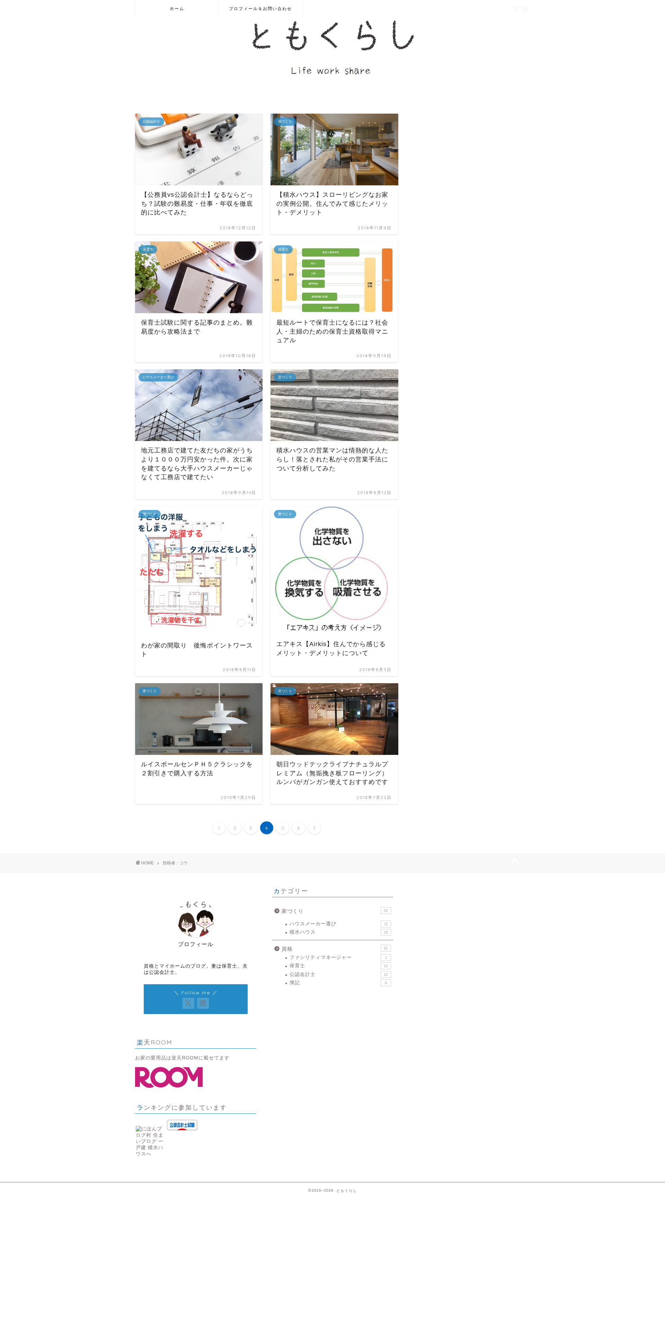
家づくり (335, 911)
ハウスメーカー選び (339, 923)
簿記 (338, 982)
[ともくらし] (332, 79)
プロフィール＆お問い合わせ (260, 8)
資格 (335, 949)
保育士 (339, 965)
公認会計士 (339, 974)
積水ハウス (339, 932)
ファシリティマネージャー (338, 957)
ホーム (177, 8)
